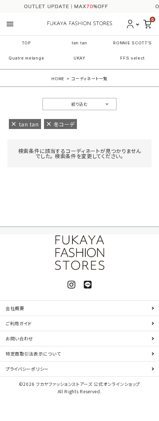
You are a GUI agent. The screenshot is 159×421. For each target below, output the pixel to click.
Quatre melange (26, 58)
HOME (57, 78)
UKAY (79, 58)
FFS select (132, 58)
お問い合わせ (19, 338)
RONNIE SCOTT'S (132, 42)
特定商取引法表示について (33, 353)
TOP (26, 42)
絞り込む (79, 104)
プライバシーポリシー (27, 369)
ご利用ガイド (19, 323)
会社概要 (15, 308)
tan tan (79, 42)
